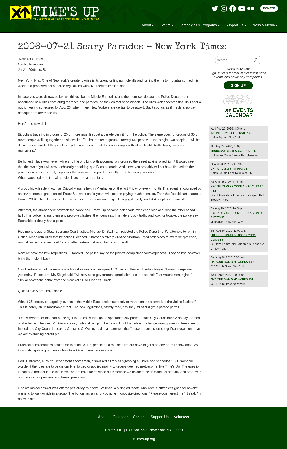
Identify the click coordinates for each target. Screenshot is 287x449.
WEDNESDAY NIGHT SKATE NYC (231, 133)
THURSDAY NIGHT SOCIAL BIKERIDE (234, 150)
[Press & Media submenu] (277, 25)
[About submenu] (153, 25)
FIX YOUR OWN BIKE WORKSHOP (232, 262)
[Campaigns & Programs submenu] (219, 25)
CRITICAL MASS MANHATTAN (229, 168)
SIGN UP (238, 85)
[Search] (256, 60)
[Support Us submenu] (245, 25)
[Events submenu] (172, 25)
